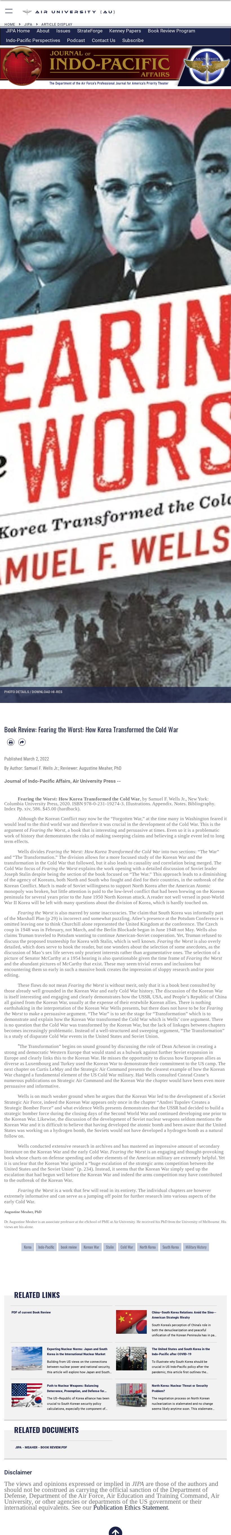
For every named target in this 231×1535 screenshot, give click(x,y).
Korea (28, 1247)
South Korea (171, 1247)
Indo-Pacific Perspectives (33, 40)
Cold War (127, 1247)
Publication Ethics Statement (130, 1507)
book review (69, 1247)
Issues (63, 31)
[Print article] (10, 742)
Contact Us (103, 40)
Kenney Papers (125, 31)
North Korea (148, 1247)
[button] (9, 12)
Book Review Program (171, 31)
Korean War (91, 1247)
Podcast (76, 40)
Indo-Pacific (46, 1247)
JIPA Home (18, 31)
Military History (196, 1247)
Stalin (110, 1247)
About (43, 31)
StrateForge (90, 31)
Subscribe (133, 40)
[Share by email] (22, 742)
